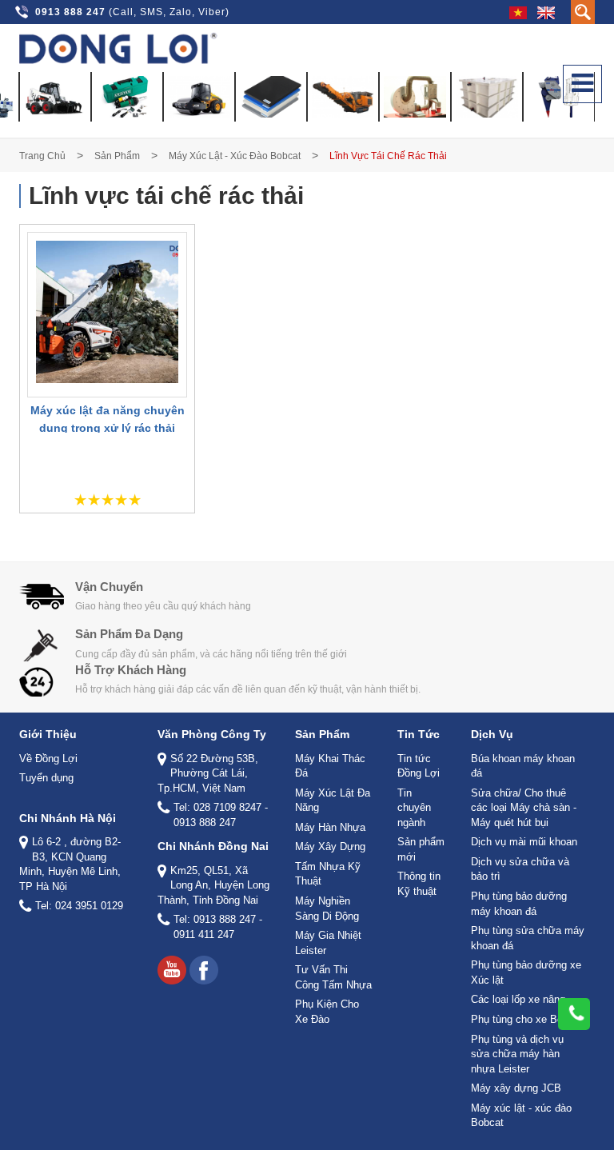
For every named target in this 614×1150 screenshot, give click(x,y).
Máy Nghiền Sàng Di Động (327, 908)
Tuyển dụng (46, 778)
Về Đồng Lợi (48, 759)
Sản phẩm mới (421, 849)
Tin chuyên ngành (414, 808)
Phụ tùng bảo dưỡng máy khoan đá (519, 903)
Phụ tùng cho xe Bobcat (527, 1019)
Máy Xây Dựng (330, 847)
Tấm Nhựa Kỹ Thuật (328, 874)
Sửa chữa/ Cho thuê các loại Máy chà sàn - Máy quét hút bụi (523, 808)
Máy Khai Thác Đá (330, 766)
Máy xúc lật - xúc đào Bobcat (235, 156)
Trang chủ (42, 156)
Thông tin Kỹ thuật (419, 883)
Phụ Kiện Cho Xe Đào (327, 1011)
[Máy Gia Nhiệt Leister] (415, 97)
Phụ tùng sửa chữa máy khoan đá (527, 938)
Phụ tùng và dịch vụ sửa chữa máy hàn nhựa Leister (517, 1054)
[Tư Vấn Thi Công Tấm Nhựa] (487, 97)
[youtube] (171, 970)
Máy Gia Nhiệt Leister (328, 942)
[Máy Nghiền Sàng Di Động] (343, 97)
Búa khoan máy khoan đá (523, 766)
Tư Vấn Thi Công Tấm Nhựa (333, 977)
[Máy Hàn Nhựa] (127, 97)
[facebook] (203, 970)
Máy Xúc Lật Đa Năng (332, 800)
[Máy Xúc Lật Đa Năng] (55, 97)
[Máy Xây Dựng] (199, 97)
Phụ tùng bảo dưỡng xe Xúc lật (526, 972)
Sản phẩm (117, 156)
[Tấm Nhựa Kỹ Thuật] (271, 97)
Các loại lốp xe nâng (518, 999)
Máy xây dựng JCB (516, 1088)
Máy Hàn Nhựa (330, 827)
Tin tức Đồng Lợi (418, 766)
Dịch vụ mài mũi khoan (524, 842)
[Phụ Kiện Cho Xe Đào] (559, 97)
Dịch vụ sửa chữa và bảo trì (520, 869)
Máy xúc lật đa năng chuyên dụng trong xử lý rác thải (107, 419)
